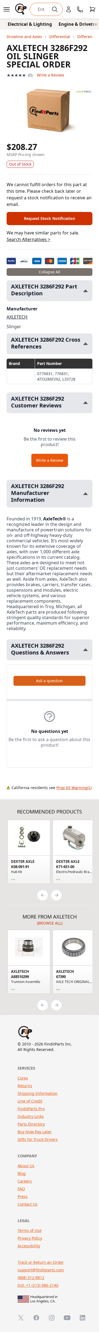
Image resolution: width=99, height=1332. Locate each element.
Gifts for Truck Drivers (38, 1139)
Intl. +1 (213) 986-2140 (38, 1285)
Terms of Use (30, 1230)
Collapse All (49, 271)
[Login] (68, 9)
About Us (26, 1165)
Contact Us (27, 1204)
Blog (22, 1173)
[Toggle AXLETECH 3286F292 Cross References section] (85, 343)
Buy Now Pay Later (35, 1131)
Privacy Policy (30, 1238)
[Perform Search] (54, 9)
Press (23, 1196)
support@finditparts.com (41, 1270)
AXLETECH (17, 317)
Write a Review (50, 75)
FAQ (21, 1188)
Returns (25, 1085)
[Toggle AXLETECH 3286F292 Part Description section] (85, 290)
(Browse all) (49, 923)
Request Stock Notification (49, 218)
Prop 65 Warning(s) (74, 787)
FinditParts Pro (31, 1108)
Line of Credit (30, 1101)
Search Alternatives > (28, 239)
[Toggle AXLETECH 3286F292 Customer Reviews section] (85, 402)
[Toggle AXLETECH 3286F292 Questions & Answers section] (85, 649)
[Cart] (92, 9)
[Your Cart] (92, 9)
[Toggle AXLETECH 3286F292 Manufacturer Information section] (85, 493)
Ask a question (49, 680)
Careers (25, 1181)
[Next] (56, 895)
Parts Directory (31, 1124)
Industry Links (31, 1116)
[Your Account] (68, 9)
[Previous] (42, 895)
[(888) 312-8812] (80, 9)
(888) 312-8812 (31, 1277)
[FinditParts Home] (21, 9)
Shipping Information (37, 1093)
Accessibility (29, 1245)
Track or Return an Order (41, 1262)
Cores (23, 1078)
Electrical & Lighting (30, 24)
